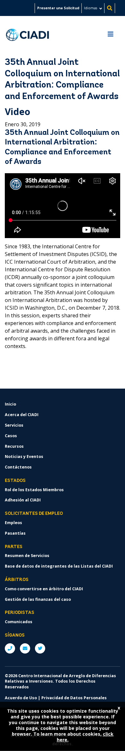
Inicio (10, 404)
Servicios (14, 425)
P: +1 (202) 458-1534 (10, 648)
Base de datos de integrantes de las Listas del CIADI (59, 566)
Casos (11, 435)
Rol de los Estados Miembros (34, 489)
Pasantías (15, 533)
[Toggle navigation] (111, 35)
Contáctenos (18, 467)
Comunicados (18, 621)
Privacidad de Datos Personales (74, 698)
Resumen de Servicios (27, 555)
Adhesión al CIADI (23, 500)
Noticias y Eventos (24, 456)
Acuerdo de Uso (21, 698)
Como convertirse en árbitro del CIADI (44, 589)
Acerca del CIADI (21, 414)
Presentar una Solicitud (58, 8)
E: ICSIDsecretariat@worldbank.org (25, 648)
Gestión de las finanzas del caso (38, 599)
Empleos (13, 522)
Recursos (14, 446)
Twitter (40, 648)
